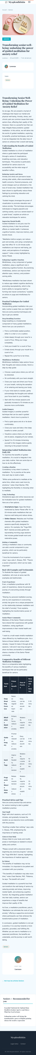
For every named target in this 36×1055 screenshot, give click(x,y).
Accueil (4, 10)
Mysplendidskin (15, 1)
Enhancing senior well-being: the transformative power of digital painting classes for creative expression (17, 1018)
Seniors (10, 10)
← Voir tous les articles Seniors (13, 981)
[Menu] (29, 1)
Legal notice (14, 1044)
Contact (23, 1044)
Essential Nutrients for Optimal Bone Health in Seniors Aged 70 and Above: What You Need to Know (16, 1010)
